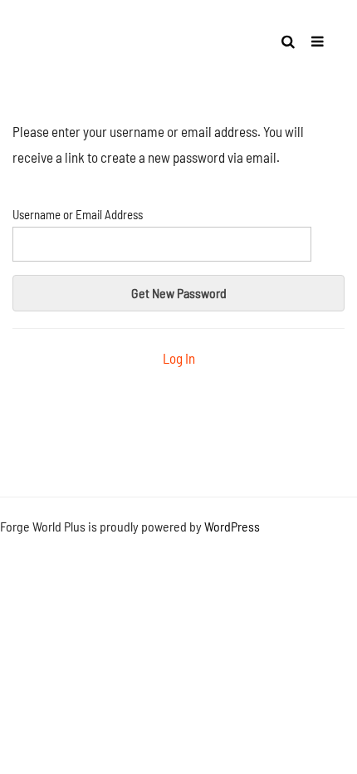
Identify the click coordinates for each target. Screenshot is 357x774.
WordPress (232, 526)
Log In (179, 358)
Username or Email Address (77, 214)
